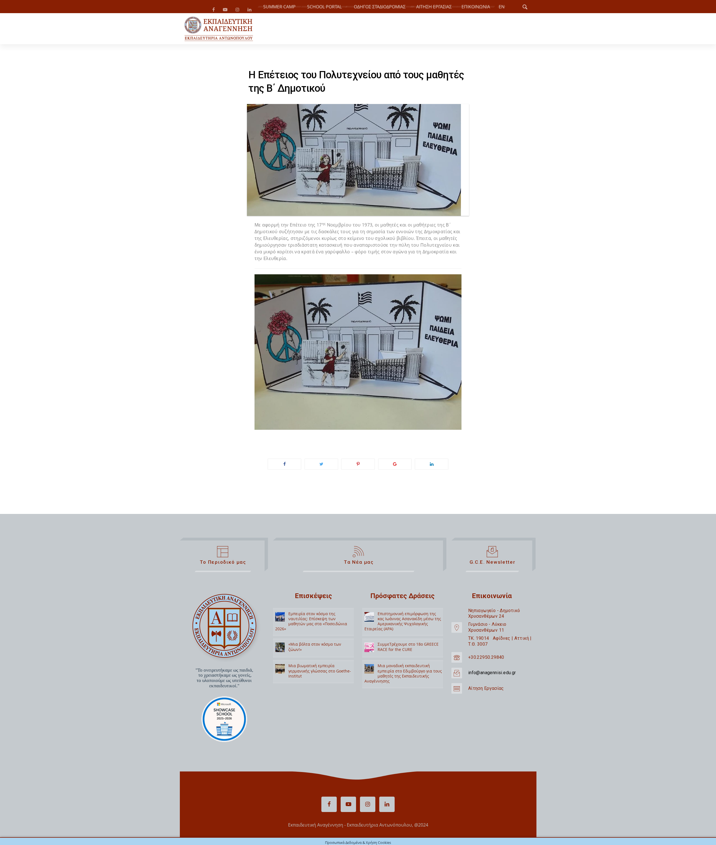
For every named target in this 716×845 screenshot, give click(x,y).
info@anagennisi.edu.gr (492, 675)
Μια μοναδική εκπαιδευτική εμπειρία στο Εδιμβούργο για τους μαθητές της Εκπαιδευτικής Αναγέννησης (403, 675)
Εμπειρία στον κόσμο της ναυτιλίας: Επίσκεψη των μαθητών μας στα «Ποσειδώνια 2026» (311, 623)
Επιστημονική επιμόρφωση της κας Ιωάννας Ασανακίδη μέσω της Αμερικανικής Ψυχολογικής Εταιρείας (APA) (402, 623)
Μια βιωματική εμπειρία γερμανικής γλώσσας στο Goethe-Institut (319, 673)
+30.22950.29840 (486, 659)
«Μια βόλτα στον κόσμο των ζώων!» (314, 649)
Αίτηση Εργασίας (486, 690)
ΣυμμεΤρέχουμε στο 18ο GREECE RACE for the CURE (408, 649)
